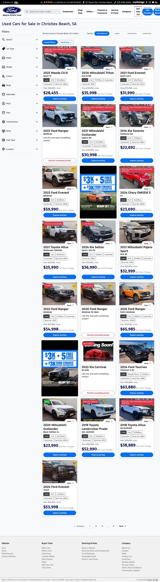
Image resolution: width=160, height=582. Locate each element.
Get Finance (147, 11)
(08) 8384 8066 (124, 2)
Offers (89, 11)
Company (126, 11)
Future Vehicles (9, 556)
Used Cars (46, 553)
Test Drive (46, 567)
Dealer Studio (152, 580)
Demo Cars (47, 550)
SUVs (4, 550)
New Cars (46, 548)
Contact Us (127, 556)
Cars (4, 548)
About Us (126, 548)
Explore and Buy (60, 99)
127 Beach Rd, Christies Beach (99, 2)
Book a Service (88, 548)
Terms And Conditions (132, 567)
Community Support (131, 570)
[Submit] (27, 11)
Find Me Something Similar (59, 160)
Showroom (68, 11)
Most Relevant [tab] (102, 33)
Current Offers (48, 556)
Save (69, 69)
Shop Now (80, 11)
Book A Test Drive (90, 559)
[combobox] (42, 11)
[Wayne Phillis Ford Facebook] (147, 2)
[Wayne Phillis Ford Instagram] (150, 2)
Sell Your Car (138, 11)
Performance (7, 553)
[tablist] (124, 33)
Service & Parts (114, 11)
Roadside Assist (89, 556)
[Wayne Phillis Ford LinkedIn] (156, 2)
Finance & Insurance (102, 11)
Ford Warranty (88, 553)
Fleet (44, 562)
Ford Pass (126, 559)
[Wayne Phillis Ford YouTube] (153, 2)
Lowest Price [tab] (131, 33)
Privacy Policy (128, 565)
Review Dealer (128, 562)
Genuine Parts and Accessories (95, 550)
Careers (125, 550)
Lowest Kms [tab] (147, 33)
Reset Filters (50, 42)
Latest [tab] (117, 33)
